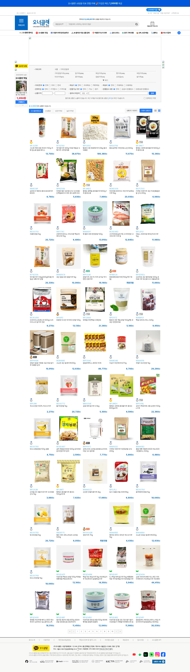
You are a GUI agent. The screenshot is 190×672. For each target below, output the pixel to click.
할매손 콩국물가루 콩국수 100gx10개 (65, 493)
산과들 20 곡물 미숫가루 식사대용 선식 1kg (42, 493)
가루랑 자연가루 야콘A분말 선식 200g (120, 450)
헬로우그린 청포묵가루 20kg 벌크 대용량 (95, 149)
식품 (56, 69)
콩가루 (79, 77)
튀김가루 (101, 73)
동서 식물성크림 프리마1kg (118, 492)
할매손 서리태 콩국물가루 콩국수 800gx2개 (120, 407)
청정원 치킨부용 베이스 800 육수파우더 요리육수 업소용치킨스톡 (42, 621)
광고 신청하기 (21, 13)
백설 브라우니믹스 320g (144, 320)
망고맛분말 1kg (35, 535)
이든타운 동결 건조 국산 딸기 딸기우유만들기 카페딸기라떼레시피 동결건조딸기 (121, 622)
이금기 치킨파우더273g (118, 363)
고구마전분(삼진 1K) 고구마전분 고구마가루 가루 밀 (121, 235)
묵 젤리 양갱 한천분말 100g (92, 234)
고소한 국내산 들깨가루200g (146, 535)
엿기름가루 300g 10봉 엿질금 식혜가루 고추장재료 (68, 149)
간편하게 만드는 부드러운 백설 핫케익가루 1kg (68, 235)
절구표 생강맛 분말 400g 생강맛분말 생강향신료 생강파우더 (67, 621)
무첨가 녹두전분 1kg (143, 363)
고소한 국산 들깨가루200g (65, 363)
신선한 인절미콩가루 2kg (92, 492)
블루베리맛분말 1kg (143, 492)
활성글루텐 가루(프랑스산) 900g (121, 148)
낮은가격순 (58, 111)
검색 (152, 93)
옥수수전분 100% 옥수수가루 (40, 406)
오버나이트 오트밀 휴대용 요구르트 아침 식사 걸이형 (95, 450)
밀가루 (79, 73)
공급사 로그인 (31, 13)
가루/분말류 (64, 69)
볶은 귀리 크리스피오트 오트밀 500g (67, 536)
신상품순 (48, 111)
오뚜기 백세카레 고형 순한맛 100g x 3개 (148, 407)
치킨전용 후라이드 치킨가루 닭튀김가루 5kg (121, 192)
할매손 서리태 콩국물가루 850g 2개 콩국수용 (148, 149)
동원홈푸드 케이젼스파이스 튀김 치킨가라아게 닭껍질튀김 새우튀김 (148, 621)
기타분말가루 (62, 73)
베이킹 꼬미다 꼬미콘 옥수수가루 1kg (120, 536)
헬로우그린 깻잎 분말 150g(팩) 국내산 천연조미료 (121, 321)
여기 (110, 98)
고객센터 (174, 13)
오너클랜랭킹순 (36, 111)
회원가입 (156, 13)
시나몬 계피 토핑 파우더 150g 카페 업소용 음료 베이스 (41, 149)
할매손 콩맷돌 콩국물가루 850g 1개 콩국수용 (95, 192)
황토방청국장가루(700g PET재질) (120, 278)
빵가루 (120, 73)
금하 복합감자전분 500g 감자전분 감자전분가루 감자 (68, 450)
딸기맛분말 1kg (61, 406)
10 (112, 631)
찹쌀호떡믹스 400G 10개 (92, 363)
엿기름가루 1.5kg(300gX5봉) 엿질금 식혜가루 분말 (42, 278)
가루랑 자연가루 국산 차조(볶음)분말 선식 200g (148, 192)
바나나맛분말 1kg (36, 578)
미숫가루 (59, 77)
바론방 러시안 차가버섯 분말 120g (68, 320)
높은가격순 (70, 111)
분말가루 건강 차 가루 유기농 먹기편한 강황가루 (95, 278)
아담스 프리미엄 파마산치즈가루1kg (147, 235)
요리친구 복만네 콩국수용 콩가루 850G (41, 192)
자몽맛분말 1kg (35, 234)
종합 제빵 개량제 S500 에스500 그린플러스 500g (147, 450)
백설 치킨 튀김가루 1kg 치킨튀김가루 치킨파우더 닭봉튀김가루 (95, 578)
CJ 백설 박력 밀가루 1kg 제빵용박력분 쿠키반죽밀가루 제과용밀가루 (121, 578)
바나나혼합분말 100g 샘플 (39, 449)
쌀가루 (140, 77)
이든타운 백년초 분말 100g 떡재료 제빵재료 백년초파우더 (68, 578)
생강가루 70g (88, 535)
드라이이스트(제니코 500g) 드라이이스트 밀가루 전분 (41, 321)
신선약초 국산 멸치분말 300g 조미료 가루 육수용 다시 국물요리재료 (147, 279)
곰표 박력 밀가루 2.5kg (91, 406)
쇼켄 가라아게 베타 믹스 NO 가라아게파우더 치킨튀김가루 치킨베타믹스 (148, 579)
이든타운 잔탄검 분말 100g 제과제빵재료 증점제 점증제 (95, 621)
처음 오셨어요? (165, 13)
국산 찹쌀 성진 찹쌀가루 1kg (66, 277)
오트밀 (119, 77)
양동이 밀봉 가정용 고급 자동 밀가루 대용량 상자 (42, 364)
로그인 (150, 13)
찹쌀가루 (100, 77)
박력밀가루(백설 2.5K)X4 (92, 320)
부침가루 (142, 73)
